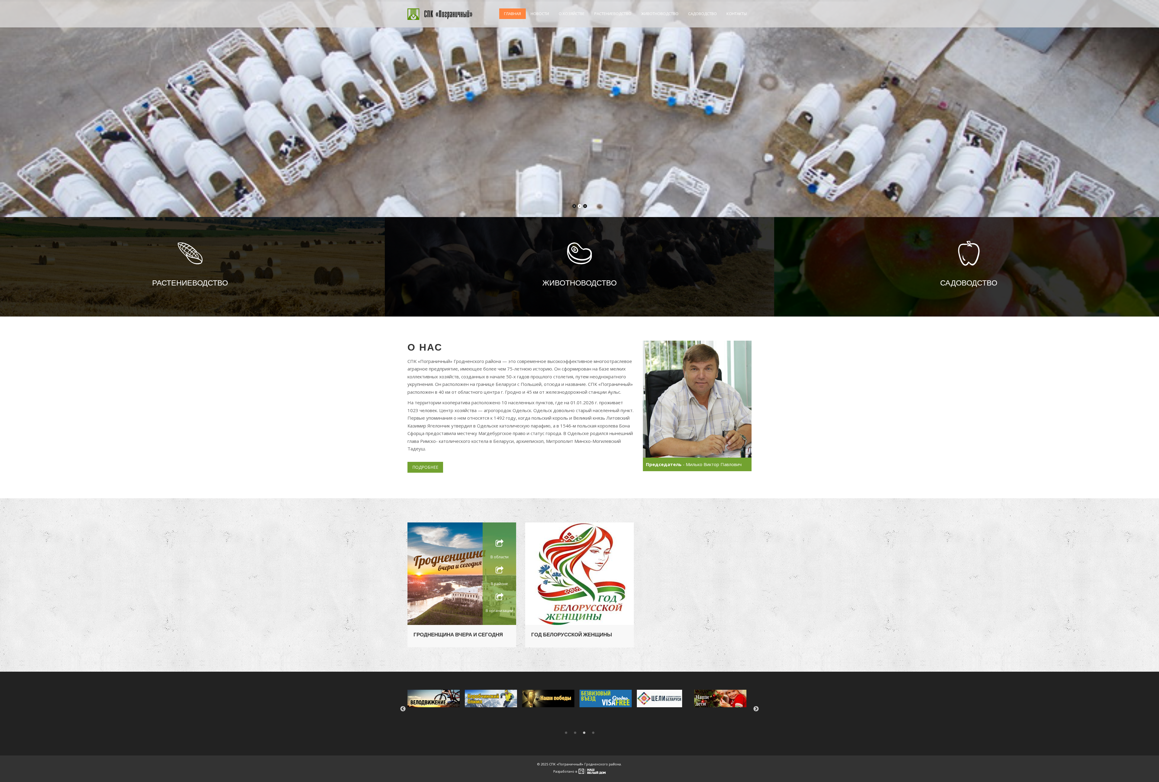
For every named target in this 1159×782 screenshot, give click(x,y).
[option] (436, 698)
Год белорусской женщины (571, 635)
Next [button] (756, 709)
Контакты (736, 13)
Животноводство (659, 13)
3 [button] (584, 733)
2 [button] (575, 733)
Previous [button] (403, 709)
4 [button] (593, 733)
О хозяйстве (572, 13)
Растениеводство (612, 13)
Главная (512, 13)
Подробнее (425, 467)
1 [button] (566, 733)
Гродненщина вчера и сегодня (458, 635)
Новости (540, 13)
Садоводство (702, 13)
